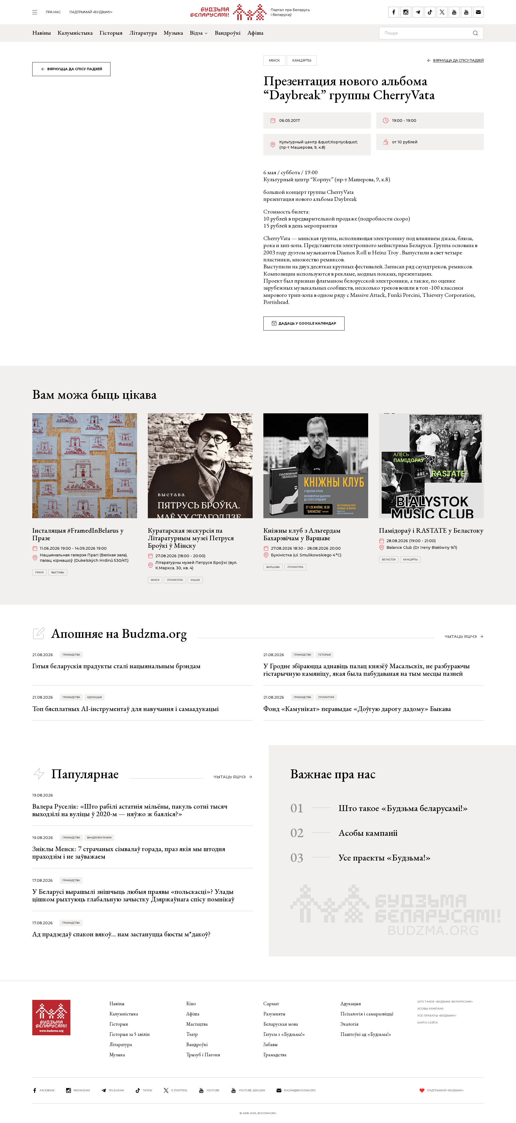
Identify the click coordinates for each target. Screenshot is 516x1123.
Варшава (273, 567)
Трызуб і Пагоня (203, 1054)
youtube (213, 1090)
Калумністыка (75, 33)
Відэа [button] (196, 33)
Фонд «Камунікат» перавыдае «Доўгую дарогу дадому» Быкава (357, 708)
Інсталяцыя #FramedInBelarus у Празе (78, 534)
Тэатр (192, 1034)
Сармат (271, 1003)
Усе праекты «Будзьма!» (385, 857)
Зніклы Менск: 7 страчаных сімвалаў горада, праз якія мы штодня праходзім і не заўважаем (128, 852)
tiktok (147, 1090)
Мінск (274, 60)
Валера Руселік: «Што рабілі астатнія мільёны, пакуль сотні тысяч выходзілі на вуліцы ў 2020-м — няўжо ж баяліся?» (129, 810)
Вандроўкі (228, 33)
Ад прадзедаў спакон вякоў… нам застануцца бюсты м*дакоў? (121, 934)
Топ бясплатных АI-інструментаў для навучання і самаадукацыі (125, 708)
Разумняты (274, 1014)
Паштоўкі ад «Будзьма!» (366, 1034)
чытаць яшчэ (461, 636)
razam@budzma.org (300, 1090)
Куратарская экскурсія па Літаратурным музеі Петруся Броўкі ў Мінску (191, 538)
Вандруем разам (99, 837)
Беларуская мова (280, 1024)
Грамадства (71, 654)
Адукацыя (94, 697)
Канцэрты (301, 60)
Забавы (270, 1044)
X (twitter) (179, 1090)
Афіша (255, 33)
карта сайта (427, 1022)
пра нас (53, 12)
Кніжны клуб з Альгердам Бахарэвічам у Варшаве (302, 534)
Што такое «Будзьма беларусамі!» (403, 808)
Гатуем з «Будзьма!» (284, 1034)
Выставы (57, 572)
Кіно (191, 1003)
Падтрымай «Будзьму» (91, 12)
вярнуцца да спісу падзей (74, 69)
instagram (82, 1090)
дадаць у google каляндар (307, 323)
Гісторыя (111, 33)
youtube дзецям (252, 1090)
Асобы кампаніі (368, 832)
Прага (39, 572)
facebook (47, 1090)
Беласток (389, 559)
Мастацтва (197, 1024)
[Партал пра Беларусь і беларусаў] (250, 12)
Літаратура (143, 33)
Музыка (173, 33)
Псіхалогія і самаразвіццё (367, 1014)
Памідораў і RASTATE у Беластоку (431, 530)
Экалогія (350, 1024)
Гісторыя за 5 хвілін (129, 1034)
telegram (116, 1090)
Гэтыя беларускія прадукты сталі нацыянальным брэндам (116, 665)
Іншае (195, 579)
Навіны (41, 33)
